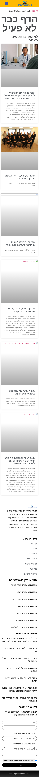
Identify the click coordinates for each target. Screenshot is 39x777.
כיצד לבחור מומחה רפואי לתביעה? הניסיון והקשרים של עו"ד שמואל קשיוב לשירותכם (19, 95)
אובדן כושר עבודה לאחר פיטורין (24, 585)
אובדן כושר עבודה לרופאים (26, 613)
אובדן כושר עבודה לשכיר (27, 592)
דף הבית (35, 11)
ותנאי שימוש (7, 761)
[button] (6, 3)
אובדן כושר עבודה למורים (26, 606)
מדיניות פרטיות (17, 761)
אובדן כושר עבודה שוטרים (26, 620)
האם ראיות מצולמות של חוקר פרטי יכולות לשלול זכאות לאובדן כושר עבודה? (20, 461)
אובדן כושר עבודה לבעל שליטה (24, 627)
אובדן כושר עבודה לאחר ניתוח (24, 599)
